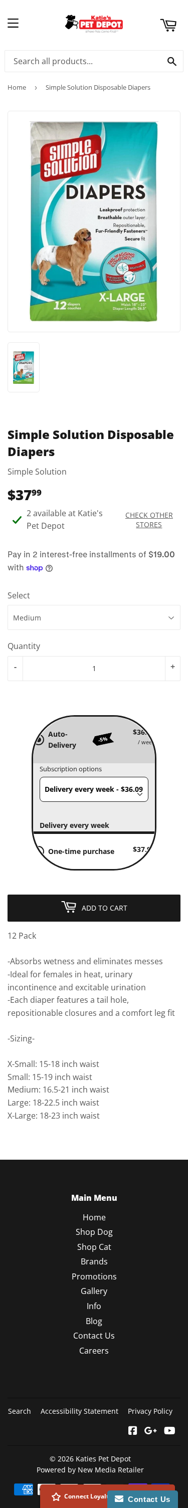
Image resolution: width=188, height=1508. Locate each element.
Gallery (94, 1291)
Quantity (24, 646)
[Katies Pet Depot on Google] (150, 1431)
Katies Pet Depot (103, 1458)
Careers (94, 1350)
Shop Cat (94, 1246)
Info (94, 1306)
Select (19, 595)
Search (19, 1411)
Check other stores (149, 519)
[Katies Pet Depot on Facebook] (132, 1431)
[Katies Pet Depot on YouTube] (169, 1431)
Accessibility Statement (79, 1411)
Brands (94, 1261)
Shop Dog (94, 1231)
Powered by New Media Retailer (90, 1469)
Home (17, 87)
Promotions (94, 1276)
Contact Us (94, 1335)
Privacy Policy (150, 1411)
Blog (94, 1321)
